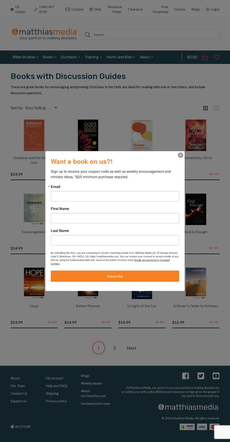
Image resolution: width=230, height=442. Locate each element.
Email (55, 186)
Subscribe (115, 276)
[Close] (180, 155)
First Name (60, 208)
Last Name (60, 230)
